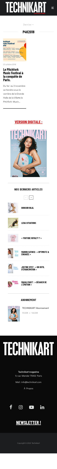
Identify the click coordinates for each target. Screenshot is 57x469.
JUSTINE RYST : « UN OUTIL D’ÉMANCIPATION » (32, 268)
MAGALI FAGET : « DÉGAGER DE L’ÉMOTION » (34, 283)
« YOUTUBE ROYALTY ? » (31, 238)
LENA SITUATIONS (28, 223)
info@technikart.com (31, 382)
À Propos (28, 388)
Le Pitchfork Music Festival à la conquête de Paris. (13, 75)
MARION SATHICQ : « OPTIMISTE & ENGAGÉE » (35, 253)
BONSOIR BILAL (27, 208)
